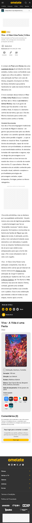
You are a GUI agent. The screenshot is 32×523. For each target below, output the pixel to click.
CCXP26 (3, 6)
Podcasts (10, 6)
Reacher (27, 6)
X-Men (16, 6)
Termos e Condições (8, 494)
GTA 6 (21, 6)
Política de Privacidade (8, 499)
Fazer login (16, 440)
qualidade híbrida (7, 69)
